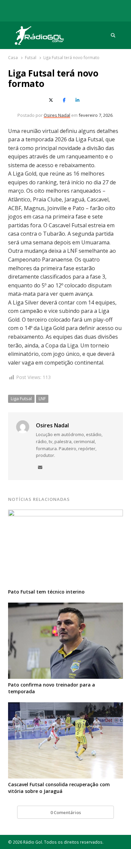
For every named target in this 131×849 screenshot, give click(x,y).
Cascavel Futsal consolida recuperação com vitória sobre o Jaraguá (59, 787)
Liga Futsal (21, 398)
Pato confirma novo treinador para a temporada (51, 688)
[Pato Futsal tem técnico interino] (65, 514)
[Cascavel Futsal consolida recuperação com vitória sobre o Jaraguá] (65, 706)
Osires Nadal (57, 115)
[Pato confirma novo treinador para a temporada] (65, 607)
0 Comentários (65, 812)
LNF (42, 398)
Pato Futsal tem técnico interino (46, 591)
